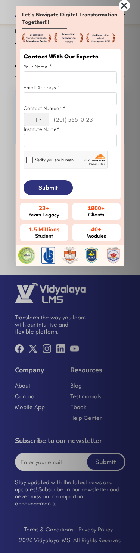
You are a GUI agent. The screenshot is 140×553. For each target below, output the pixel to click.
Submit (48, 187)
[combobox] (36, 119)
